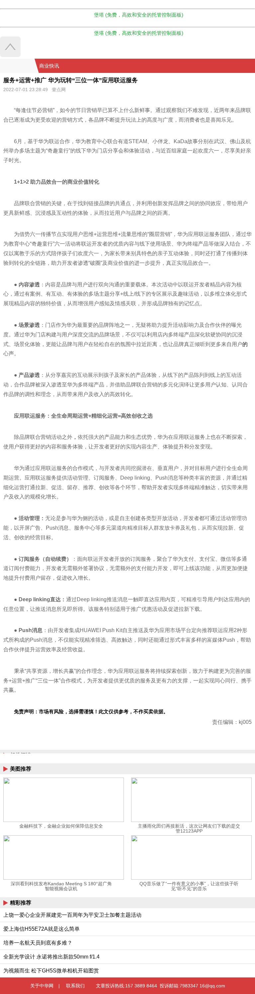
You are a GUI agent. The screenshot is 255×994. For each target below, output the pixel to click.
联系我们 (75, 985)
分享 (249, 66)
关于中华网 (41, 985)
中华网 (17, 66)
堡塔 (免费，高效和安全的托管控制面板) (138, 15)
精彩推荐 (20, 903)
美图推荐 (20, 769)
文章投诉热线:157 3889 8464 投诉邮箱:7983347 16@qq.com (160, 985)
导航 (241, 66)
